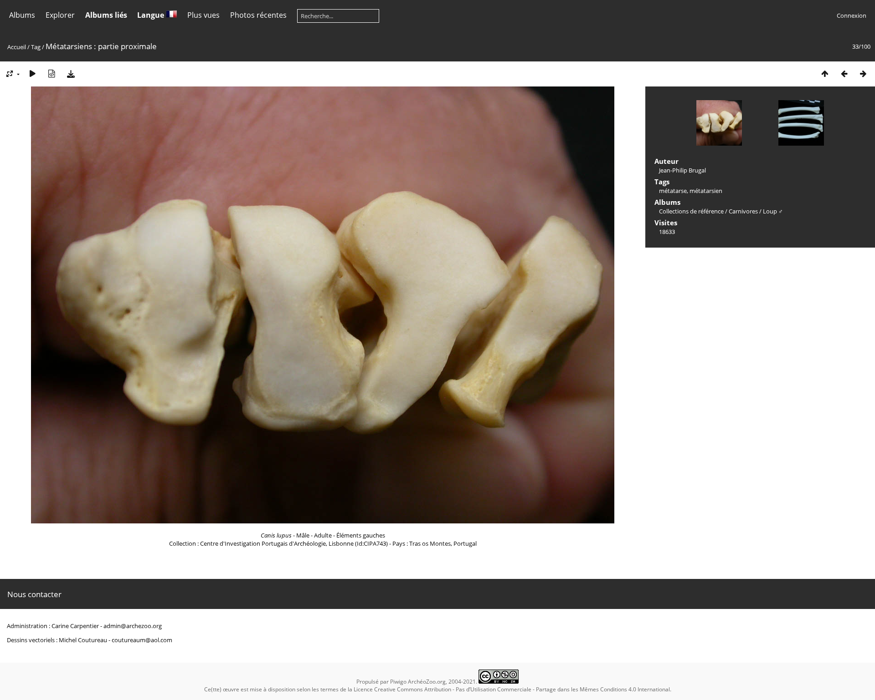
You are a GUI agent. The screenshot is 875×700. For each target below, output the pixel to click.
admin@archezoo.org (132, 626)
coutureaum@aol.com (142, 640)
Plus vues (203, 15)
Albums (22, 15)
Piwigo (398, 681)
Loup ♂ (773, 211)
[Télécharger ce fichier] (70, 73)
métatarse (673, 191)
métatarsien (706, 191)
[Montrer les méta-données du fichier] (51, 73)
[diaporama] (32, 73)
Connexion (851, 15)
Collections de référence (691, 211)
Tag (36, 47)
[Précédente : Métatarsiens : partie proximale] (844, 73)
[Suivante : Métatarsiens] (863, 73)
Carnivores (743, 211)
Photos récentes (258, 15)
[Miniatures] (824, 73)
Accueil (16, 47)
